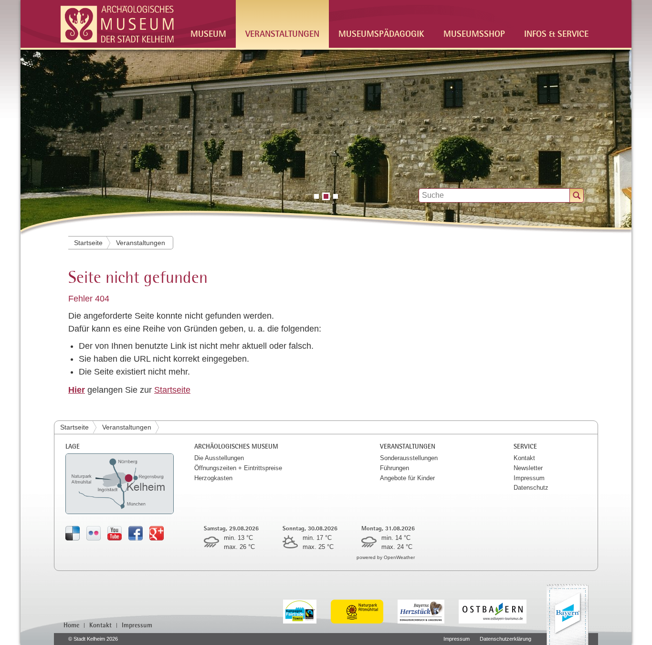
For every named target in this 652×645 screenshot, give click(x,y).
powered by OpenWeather (386, 557)
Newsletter (528, 468)
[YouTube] (114, 533)
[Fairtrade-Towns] (307, 611)
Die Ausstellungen (219, 458)
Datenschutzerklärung (505, 639)
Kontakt (524, 458)
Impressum (529, 478)
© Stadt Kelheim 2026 (93, 639)
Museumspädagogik (381, 33)
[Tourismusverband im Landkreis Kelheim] (428, 611)
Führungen (394, 468)
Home (71, 625)
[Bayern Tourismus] (568, 614)
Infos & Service (556, 33)
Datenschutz (531, 487)
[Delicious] (72, 533)
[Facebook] (135, 533)
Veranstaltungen (282, 33)
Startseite (88, 243)
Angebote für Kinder (407, 478)
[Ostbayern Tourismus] (500, 611)
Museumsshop (474, 33)
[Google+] (156, 533)
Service (525, 446)
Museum (208, 33)
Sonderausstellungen (409, 458)
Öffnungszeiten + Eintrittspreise (238, 468)
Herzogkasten (213, 478)
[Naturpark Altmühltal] (364, 611)
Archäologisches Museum (236, 446)
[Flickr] (93, 533)
